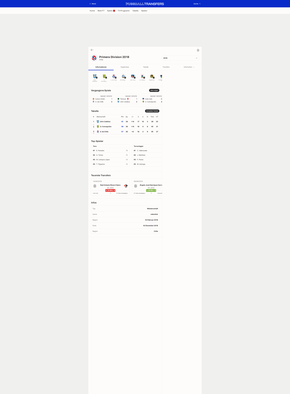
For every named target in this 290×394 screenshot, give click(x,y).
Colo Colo (95, 193)
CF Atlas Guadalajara (122, 193)
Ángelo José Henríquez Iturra (151, 185)
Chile (101, 60)
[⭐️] (198, 50)
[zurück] (92, 50)
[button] (92, 4)
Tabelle (145, 67)
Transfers (166, 67)
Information (188, 67)
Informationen (101, 67)
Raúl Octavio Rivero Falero (110, 185)
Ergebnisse (125, 67)
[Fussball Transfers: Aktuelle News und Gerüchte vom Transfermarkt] (145, 3)
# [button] (93, 117)
